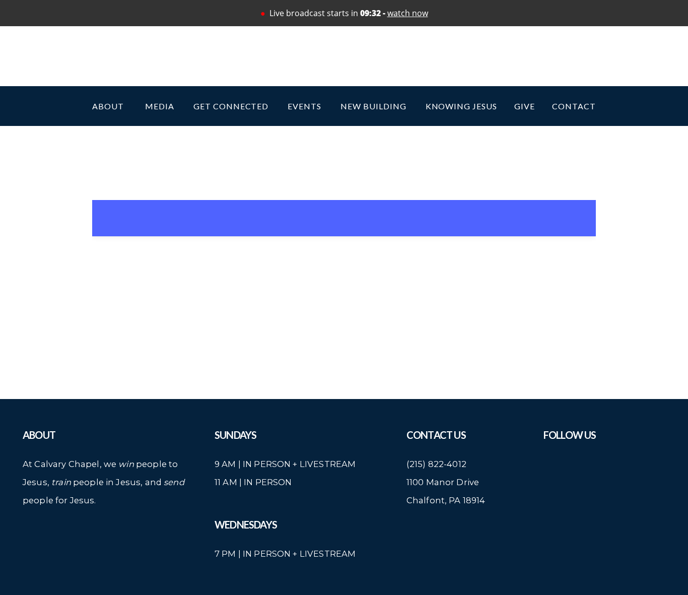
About (110, 106)
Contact (574, 106)
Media (160, 106)
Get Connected (231, 106)
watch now (407, 13)
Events (305, 106)
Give (524, 106)
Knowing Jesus (461, 106)
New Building (374, 106)
